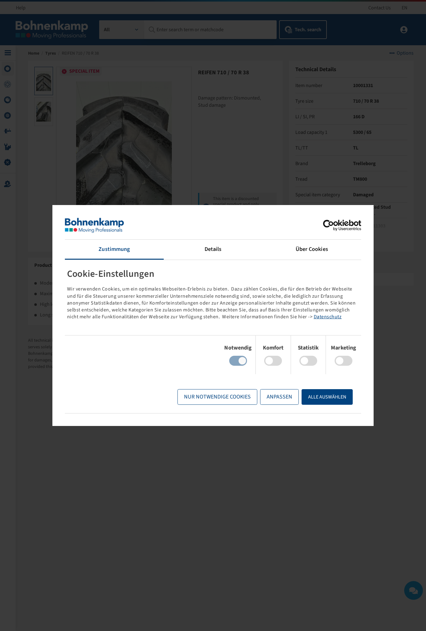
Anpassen (279, 397)
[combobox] (121, 29)
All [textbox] (107, 29)
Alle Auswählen (327, 397)
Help (21, 7)
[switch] (273, 361)
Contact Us (379, 7)
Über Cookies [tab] (312, 249)
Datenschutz (328, 316)
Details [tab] (213, 249)
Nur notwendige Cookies (217, 397)
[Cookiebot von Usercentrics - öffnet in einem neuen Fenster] (334, 225)
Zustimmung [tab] (114, 249)
